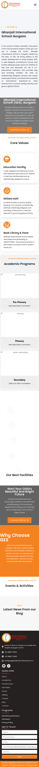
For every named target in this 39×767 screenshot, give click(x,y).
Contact (5, 706)
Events (4, 691)
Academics (6, 680)
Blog (3, 702)
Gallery (5, 695)
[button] (35, 4)
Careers (5, 698)
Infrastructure (7, 684)
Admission (6, 687)
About (4, 676)
